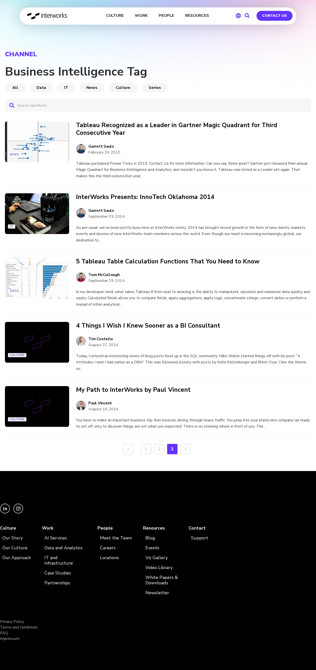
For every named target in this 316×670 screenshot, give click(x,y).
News (92, 87)
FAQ (4, 633)
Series (155, 87)
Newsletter (157, 593)
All (15, 87)
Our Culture (14, 548)
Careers (108, 548)
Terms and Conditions (19, 627)
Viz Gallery (156, 558)
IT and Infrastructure (58, 560)
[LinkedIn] (5, 512)
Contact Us (274, 15)
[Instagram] (18, 512)
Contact (197, 528)
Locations (109, 558)
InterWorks (47, 16)
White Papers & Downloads (161, 580)
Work (47, 528)
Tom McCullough (104, 274)
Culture (123, 87)
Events (152, 548)
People (105, 528)
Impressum (10, 638)
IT (66, 87)
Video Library (159, 568)
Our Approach (16, 558)
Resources (154, 528)
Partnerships (57, 583)
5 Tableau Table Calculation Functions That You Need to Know (167, 261)
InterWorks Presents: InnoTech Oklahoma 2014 (145, 197)
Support (199, 538)
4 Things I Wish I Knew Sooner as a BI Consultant (148, 326)
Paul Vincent (100, 403)
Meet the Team (116, 538)
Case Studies (57, 573)
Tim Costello (100, 339)
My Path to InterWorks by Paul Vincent (133, 390)
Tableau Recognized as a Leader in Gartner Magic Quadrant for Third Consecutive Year (176, 129)
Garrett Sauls (101, 146)
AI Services (55, 538)
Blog (150, 538)
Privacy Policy (12, 621)
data (41, 87)
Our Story (12, 538)
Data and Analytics (63, 548)
